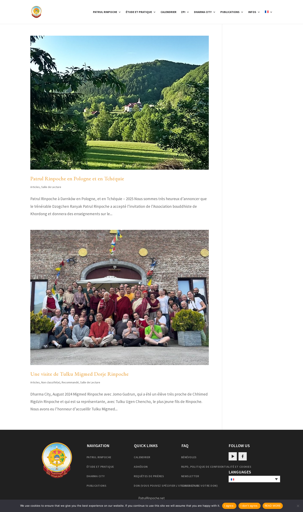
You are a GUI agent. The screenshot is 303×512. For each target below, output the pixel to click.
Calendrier (168, 12)
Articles (35, 187)
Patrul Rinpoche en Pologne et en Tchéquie (77, 178)
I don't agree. (249, 505)
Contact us (190, 485)
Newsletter (190, 476)
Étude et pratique (139, 12)
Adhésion (141, 467)
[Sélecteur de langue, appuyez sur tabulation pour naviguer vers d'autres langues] (254, 479)
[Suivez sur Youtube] (233, 456)
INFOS (252, 12)
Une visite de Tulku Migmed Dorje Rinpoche (79, 373)
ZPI (183, 12)
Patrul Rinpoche (105, 12)
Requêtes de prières (149, 476)
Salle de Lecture (51, 187)
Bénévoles (189, 457)
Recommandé (70, 382)
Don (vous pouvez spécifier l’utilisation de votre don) (176, 485)
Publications (230, 12)
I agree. (229, 505)
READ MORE (273, 505)
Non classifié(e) (50, 382)
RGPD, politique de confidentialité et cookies (216, 467)
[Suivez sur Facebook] (242, 456)
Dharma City (203, 12)
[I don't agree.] (298, 506)
